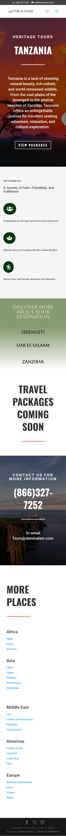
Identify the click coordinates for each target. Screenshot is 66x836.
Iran (9, 714)
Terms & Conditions (48, 831)
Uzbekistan (13, 688)
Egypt (10, 638)
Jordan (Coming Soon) (20, 719)
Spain (10, 797)
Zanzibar (33, 361)
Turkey (10, 792)
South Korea (14, 682)
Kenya (10, 643)
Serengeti (33, 332)
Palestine (12, 724)
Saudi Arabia (14, 729)
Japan (10, 672)
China (10, 667)
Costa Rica (13, 758)
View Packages (33, 145)
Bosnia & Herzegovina (19, 782)
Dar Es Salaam (33, 345)
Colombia (12, 753)
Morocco (12, 649)
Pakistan (11, 677)
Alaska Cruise (14, 748)
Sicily (10, 787)
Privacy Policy (25, 831)
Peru (9, 763)
